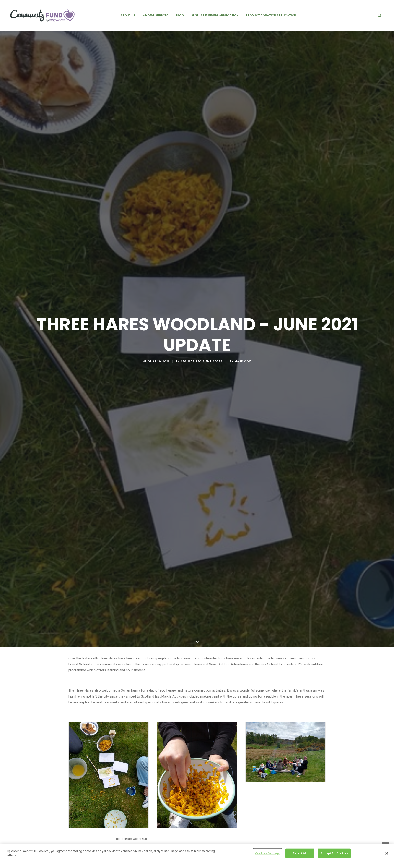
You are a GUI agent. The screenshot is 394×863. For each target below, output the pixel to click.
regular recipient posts (201, 361)
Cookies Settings (267, 853)
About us (128, 15)
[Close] (387, 853)
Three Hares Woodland (131, 839)
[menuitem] (127, 15)
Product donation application (271, 15)
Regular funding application (214, 15)
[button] (382, 15)
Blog (180, 15)
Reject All (300, 853)
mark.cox (242, 361)
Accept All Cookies (334, 853)
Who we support (156, 15)
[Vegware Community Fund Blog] (42, 15)
